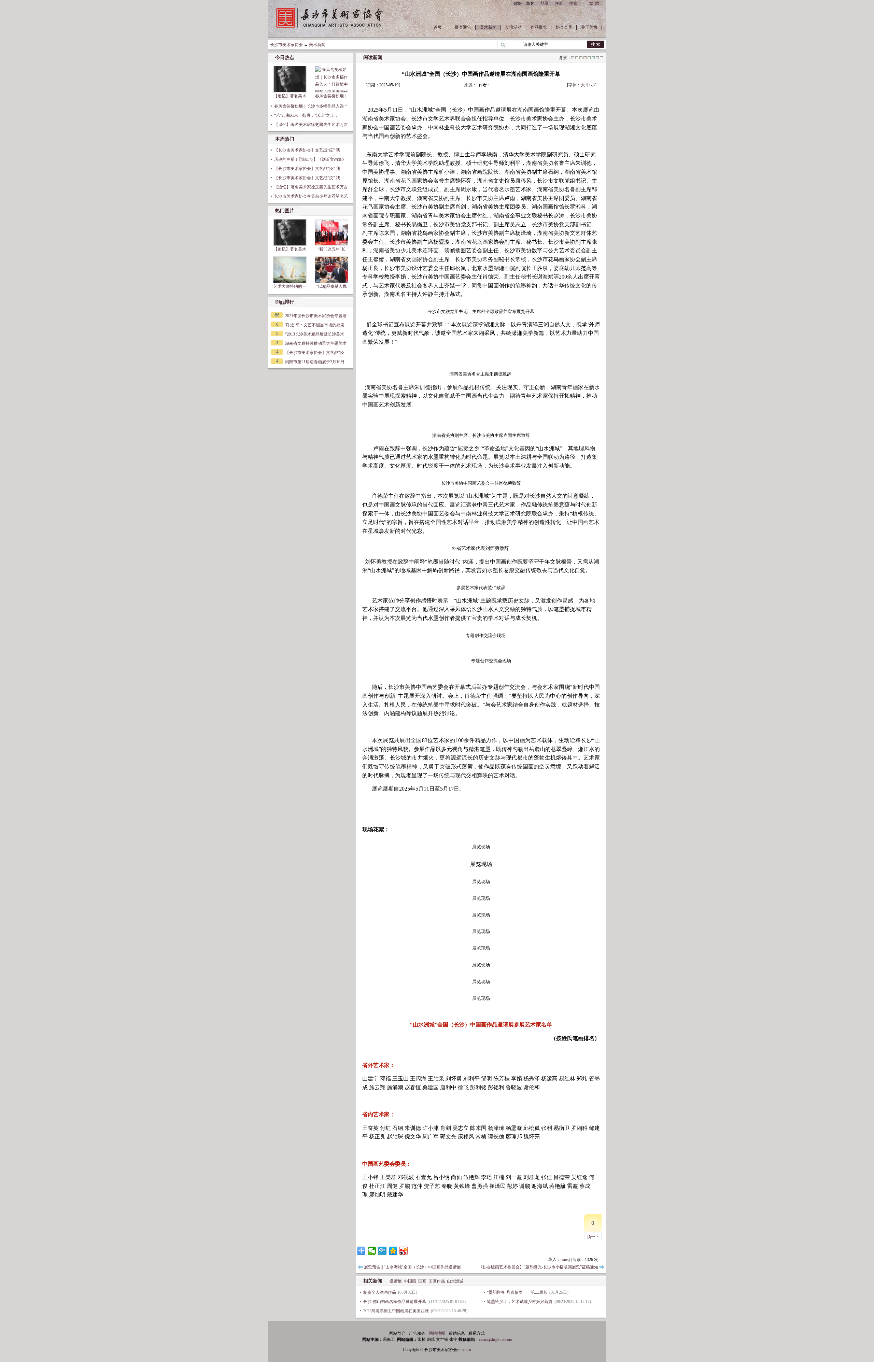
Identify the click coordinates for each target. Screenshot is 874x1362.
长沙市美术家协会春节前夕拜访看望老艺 (311, 196)
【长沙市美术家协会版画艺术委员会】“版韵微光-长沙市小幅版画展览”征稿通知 (526, 1267)
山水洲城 (455, 1281)
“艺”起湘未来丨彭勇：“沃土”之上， (306, 115)
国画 (422, 1281)
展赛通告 (463, 27)
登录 (544, 3)
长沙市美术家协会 (286, 44)
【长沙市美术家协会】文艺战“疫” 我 (307, 150)
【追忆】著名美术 (289, 96)
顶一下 (593, 1236)
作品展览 (539, 27)
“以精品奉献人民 (331, 286)
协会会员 (564, 27)
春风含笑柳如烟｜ (331, 96)
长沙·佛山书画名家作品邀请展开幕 (395, 1301)
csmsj (565, 1259)
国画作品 (436, 1281)
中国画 (410, 1281)
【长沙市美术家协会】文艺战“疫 (314, 352)
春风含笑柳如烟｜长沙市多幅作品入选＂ (311, 106)
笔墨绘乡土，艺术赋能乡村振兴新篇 (519, 1301)
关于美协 (589, 27)
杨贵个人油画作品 (379, 1292)
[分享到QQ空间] (393, 1251)
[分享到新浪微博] (403, 1251)
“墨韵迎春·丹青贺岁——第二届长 (517, 1292)
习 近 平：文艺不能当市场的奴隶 (314, 325)
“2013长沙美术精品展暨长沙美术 (314, 334)
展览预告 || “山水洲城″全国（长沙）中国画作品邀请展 (412, 1267)
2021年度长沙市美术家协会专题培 (316, 315)
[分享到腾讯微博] (382, 1251)
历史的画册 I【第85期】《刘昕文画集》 (310, 159)
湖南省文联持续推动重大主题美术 (316, 343)
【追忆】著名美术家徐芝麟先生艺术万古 (311, 124)
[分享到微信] (372, 1251)
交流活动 (513, 27)
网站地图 (437, 1333)
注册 (559, 3)
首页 (438, 27)
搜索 (573, 3)
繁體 (595, 3)
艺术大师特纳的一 (289, 286)
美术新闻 (488, 27)
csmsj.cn (464, 1349)
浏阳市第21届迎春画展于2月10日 (314, 361)
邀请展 (396, 1281)
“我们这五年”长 (332, 249)
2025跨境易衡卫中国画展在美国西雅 (396, 1310)
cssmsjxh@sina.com (495, 1339)
